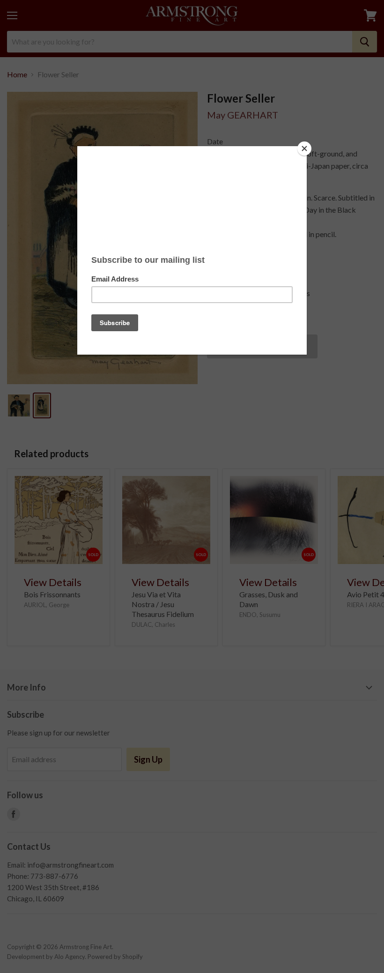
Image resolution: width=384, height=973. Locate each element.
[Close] (304, 148)
